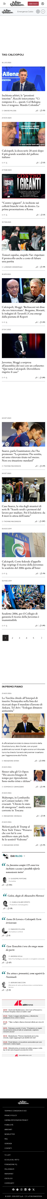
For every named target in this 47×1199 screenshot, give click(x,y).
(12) (44, 110)
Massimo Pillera (17, 929)
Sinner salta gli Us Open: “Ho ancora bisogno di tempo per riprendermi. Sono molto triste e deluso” (16, 776)
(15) (11, 908)
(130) (43, 761)
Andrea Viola (15, 956)
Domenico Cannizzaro (13, 787)
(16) (44, 573)
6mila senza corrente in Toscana (16, 808)
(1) (9, 935)
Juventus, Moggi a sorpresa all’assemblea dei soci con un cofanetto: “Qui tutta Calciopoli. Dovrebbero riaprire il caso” (23, 367)
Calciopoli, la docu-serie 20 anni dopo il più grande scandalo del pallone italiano (23, 154)
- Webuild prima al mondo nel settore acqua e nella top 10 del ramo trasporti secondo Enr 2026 (22, 1049)
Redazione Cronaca (12, 816)
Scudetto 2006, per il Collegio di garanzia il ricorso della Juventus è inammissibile (20, 617)
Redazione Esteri (10, 761)
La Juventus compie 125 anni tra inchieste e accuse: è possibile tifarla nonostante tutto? (23, 868)
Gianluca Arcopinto (20, 902)
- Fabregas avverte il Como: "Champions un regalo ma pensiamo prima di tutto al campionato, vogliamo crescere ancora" (22, 1030)
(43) (43, 322)
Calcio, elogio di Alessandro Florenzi (26, 895)
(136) (10, 885)
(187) (43, 521)
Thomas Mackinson (11, 466)
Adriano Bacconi (17, 983)
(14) (44, 787)
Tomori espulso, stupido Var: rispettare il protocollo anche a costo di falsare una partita (23, 258)
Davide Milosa (9, 111)
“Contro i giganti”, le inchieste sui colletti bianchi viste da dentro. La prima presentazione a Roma (20, 206)
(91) (44, 845)
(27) (10, 962)
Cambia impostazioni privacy (16, 1120)
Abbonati (33, 4)
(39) (43, 466)
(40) (43, 625)
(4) (44, 816)
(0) (44, 162)
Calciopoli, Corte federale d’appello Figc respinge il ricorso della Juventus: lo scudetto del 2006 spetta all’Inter (22, 565)
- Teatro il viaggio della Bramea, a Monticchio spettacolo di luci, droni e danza (20, 1017)
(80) (43, 377)
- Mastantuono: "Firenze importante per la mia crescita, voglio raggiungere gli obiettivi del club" (20, 1037)
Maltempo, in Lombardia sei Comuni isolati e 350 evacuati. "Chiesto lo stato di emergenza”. (16, 802)
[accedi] (42, 3)
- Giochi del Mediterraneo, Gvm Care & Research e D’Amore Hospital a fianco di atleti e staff (22, 1011)
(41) (44, 267)
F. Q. (4, 163)
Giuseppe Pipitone (18, 879)
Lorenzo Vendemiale (12, 267)
